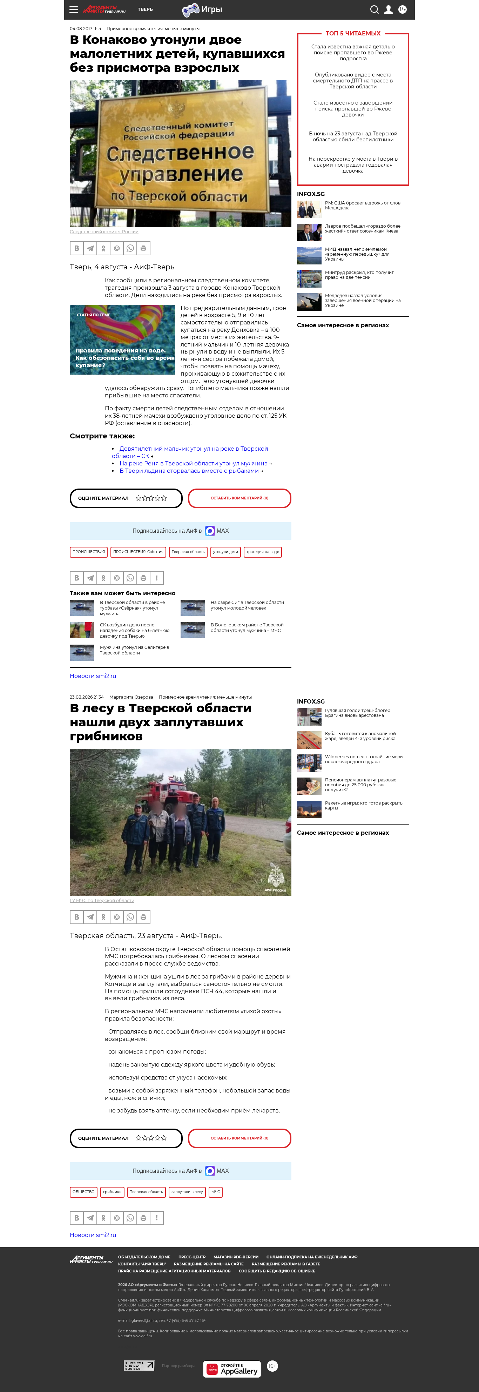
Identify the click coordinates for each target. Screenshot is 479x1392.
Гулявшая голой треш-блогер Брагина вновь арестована (357, 713)
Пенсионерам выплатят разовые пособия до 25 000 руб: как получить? (360, 785)
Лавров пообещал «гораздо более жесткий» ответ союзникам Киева (362, 229)
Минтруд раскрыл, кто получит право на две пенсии (359, 275)
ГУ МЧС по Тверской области (102, 900)
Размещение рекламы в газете (286, 1264)
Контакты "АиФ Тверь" (142, 1264)
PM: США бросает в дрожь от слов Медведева (362, 205)
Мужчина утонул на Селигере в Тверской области (134, 650)
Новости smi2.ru (93, 676)
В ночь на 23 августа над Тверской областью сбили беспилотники (353, 137)
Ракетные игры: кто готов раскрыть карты (364, 806)
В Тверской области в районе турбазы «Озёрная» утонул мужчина (132, 608)
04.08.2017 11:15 (85, 28)
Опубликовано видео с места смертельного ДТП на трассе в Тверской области (353, 81)
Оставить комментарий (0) (240, 498)
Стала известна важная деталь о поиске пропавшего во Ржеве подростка (353, 53)
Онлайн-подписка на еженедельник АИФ (312, 1257)
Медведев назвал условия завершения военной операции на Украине (363, 300)
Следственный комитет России (104, 231)
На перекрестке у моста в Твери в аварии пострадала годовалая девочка (353, 165)
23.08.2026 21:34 (87, 697)
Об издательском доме (144, 1257)
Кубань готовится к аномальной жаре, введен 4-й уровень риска (360, 736)
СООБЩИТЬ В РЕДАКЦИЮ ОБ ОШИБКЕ (277, 1271)
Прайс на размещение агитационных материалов (174, 1271)
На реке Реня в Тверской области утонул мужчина (194, 463)
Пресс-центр (191, 1257)
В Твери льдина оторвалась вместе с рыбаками (189, 471)
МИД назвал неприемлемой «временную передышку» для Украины (357, 254)
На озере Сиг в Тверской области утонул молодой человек (247, 605)
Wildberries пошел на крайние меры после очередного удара (364, 759)
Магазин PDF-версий (236, 1257)
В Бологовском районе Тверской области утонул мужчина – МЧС (247, 627)
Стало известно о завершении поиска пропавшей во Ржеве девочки (353, 109)
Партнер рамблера (178, 1366)
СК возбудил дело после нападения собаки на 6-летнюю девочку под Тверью (134, 630)
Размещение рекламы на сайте (209, 1264)
